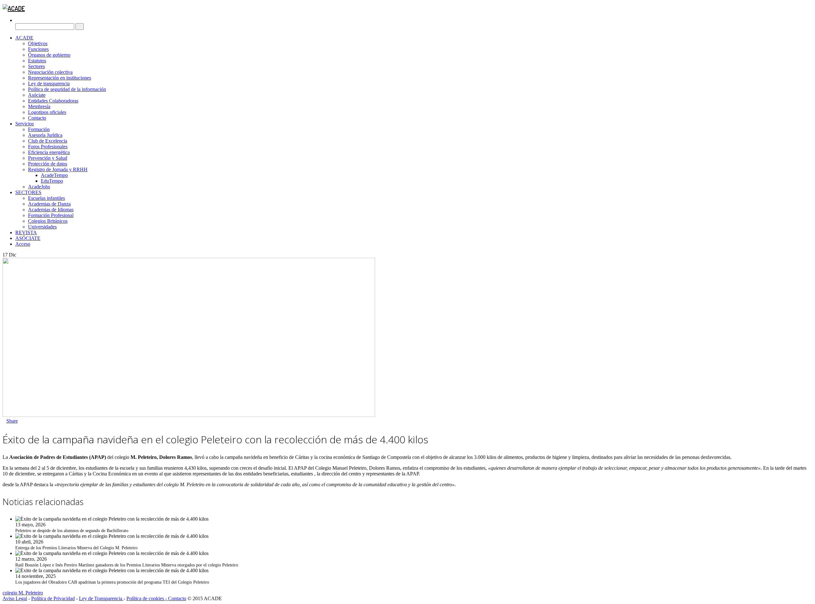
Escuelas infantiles (46, 198)
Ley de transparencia (49, 83)
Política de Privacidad (53, 598)
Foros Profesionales (47, 146)
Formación (39, 129)
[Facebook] (20, 421)
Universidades (42, 226)
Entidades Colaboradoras (53, 100)
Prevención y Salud (47, 158)
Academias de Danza (49, 204)
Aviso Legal (15, 598)
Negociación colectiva (50, 72)
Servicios (24, 123)
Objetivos (37, 43)
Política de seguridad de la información (67, 89)
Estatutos (37, 60)
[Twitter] (23, 421)
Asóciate (37, 95)
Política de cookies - (147, 598)
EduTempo (52, 181)
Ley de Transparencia (101, 598)
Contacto (37, 118)
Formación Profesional (51, 215)
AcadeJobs (39, 186)
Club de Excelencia (47, 141)
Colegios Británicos (47, 221)
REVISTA (26, 232)
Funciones (38, 49)
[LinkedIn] (27, 421)
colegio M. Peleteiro (23, 592)
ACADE (24, 37)
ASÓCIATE (27, 238)
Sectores (36, 66)
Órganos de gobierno (49, 55)
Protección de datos (47, 163)
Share (12, 421)
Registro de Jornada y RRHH (58, 169)
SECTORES (28, 192)
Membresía (39, 106)
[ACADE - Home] (14, 8)
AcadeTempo (54, 175)
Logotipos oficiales (47, 112)
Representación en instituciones (59, 78)
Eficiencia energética (49, 152)
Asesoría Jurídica (45, 135)
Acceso (22, 244)
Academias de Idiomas (51, 209)
